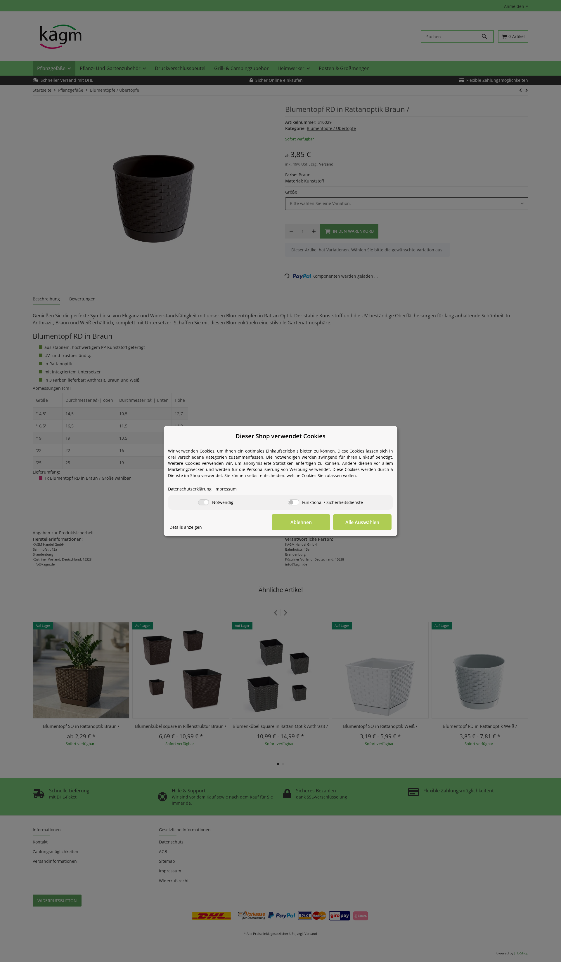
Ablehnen (301, 522)
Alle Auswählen (362, 522)
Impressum (225, 489)
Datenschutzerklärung (190, 489)
